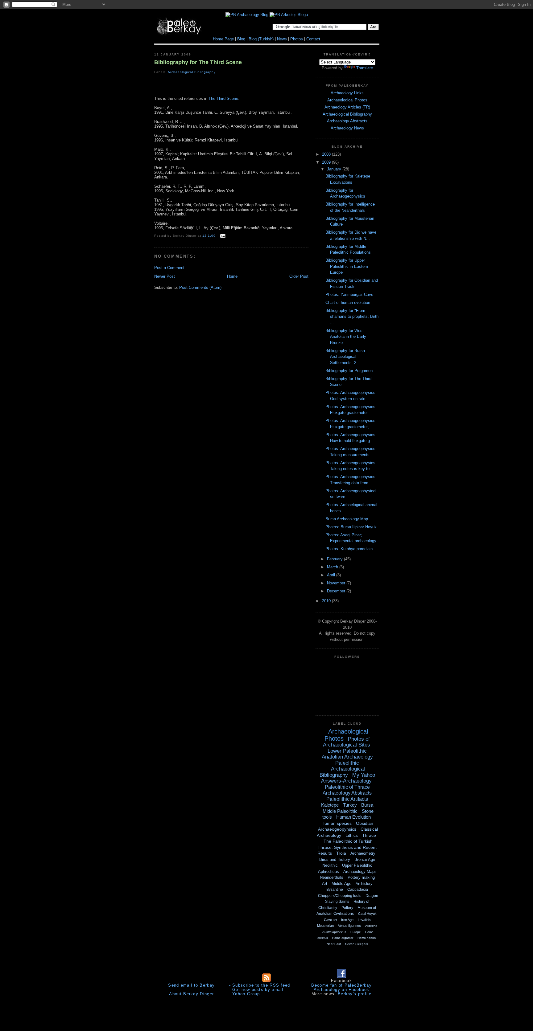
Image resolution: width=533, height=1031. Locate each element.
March (333, 567)
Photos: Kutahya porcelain (349, 548)
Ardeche (371, 925)
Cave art (330, 920)
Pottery (347, 908)
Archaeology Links (347, 93)
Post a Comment (169, 267)
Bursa (367, 805)
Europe (355, 932)
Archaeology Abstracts (347, 121)
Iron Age (347, 920)
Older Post (298, 276)
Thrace (369, 835)
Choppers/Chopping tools (339, 896)
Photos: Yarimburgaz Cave (349, 294)
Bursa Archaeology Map (346, 519)
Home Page (223, 39)
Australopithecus (334, 932)
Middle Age (341, 883)
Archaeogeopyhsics (337, 829)
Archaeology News (347, 128)
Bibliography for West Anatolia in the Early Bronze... (345, 336)
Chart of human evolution (347, 302)
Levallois (364, 920)
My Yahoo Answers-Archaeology (348, 778)
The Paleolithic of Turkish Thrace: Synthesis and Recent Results (347, 847)
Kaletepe (330, 805)
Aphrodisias (328, 871)
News (282, 39)
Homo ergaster (342, 937)
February (335, 559)
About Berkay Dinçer (191, 994)
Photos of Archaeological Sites (346, 742)
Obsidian (364, 823)
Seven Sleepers (356, 944)
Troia (341, 853)
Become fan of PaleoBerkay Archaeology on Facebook (341, 987)
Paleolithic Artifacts (347, 799)
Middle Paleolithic (340, 811)
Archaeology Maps (360, 871)
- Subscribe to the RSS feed (259, 985)
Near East (334, 944)
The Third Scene (223, 98)
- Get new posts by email (256, 989)
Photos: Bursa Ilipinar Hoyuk (351, 527)
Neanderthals (331, 877)
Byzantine (334, 889)
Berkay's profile (355, 994)
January (334, 169)
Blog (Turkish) (261, 39)
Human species (336, 823)
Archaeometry (362, 853)
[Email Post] (222, 235)
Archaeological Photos (347, 100)
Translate (364, 68)
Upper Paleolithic (357, 865)
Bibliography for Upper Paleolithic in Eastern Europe (346, 266)
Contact (313, 39)
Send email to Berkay (191, 985)
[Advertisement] (231, 86)
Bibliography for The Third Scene (198, 62)
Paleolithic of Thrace (347, 787)
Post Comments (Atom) (200, 287)
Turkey (350, 805)
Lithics (351, 835)
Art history (364, 884)
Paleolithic (347, 763)
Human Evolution (353, 817)
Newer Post (164, 276)
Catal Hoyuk (367, 913)
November (336, 583)
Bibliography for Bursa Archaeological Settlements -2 (345, 356)
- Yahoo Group (244, 994)
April (331, 575)
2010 (327, 601)
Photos (296, 39)
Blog (241, 39)
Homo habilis (366, 937)
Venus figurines (349, 925)
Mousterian (325, 925)
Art (324, 883)
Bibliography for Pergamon (349, 370)
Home (232, 276)
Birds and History (334, 859)
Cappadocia (357, 889)
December (336, 591)
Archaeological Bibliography (192, 72)
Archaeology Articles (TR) (347, 107)
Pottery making (361, 877)
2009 (327, 162)
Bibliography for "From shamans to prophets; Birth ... (351, 316)
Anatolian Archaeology (347, 757)
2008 (327, 154)
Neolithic (330, 865)
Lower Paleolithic (347, 751)
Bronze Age (364, 859)
